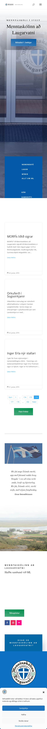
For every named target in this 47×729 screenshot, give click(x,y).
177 (12, 402)
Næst (34, 402)
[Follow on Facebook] (7, 622)
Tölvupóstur (14, 613)
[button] (43, 692)
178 (18, 402)
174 (24, 397)
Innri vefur (23, 148)
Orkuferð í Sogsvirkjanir (23, 307)
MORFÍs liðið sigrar (23, 248)
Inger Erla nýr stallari (23, 364)
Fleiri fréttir (23, 411)
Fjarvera (23, 68)
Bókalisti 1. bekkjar (23, 42)
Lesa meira (11, 257)
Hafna (23, 714)
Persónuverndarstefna (23, 726)
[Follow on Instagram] (13, 622)
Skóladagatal (23, 94)
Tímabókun (23, 121)
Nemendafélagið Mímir (28, 169)
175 (30, 397)
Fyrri (10, 397)
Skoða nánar (23, 721)
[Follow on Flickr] (19, 622)
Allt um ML (28, 178)
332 (27, 402)
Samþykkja (23, 708)
